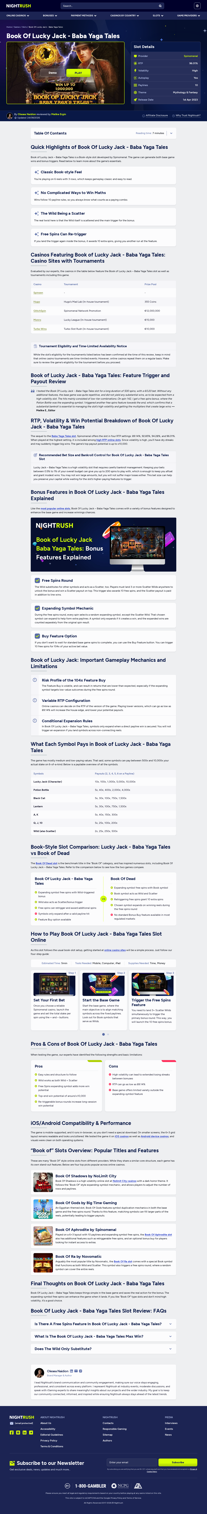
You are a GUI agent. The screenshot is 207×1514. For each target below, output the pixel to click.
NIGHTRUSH (110, 1417)
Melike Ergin (58, 114)
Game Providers (187, 15)
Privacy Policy (48, 1440)
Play (78, 73)
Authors (107, 1440)
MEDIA (169, 1417)
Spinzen (38, 292)
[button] (103, 1034)
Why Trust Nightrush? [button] (188, 115)
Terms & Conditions (51, 1446)
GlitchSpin (39, 310)
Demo (53, 73)
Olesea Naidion (27, 114)
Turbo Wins (40, 328)
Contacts (108, 1423)
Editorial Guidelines (51, 1434)
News (168, 1434)
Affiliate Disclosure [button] (157, 115)
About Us (45, 1423)
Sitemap (108, 1434)
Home (9, 27)
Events (169, 1428)
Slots (156, 15)
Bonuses (48, 15)
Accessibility (47, 1428)
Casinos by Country (123, 15)
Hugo (36, 301)
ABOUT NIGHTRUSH (52, 1417)
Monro (37, 319)
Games (17, 27)
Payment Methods (82, 15)
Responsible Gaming (115, 1428)
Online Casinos (16, 15)
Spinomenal (191, 56)
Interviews (171, 1423)
